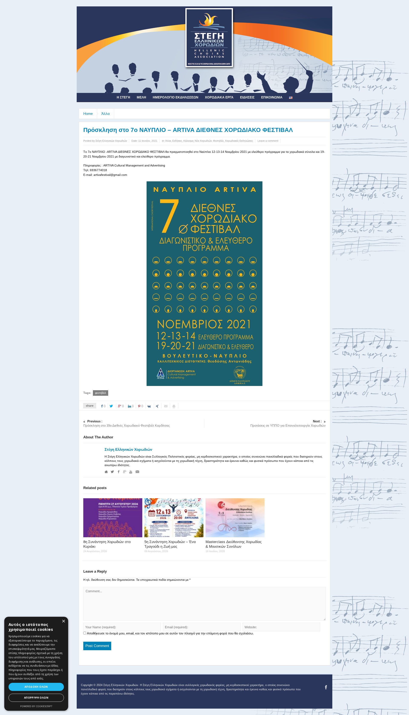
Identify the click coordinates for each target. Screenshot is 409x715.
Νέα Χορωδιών (203, 140)
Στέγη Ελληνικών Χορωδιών (128, 450)
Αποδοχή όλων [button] (36, 687)
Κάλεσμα (188, 140)
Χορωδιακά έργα (219, 97)
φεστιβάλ (100, 392)
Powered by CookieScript (36, 706)
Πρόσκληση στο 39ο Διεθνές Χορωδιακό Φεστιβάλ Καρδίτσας (126, 423)
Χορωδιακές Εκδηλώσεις (239, 140)
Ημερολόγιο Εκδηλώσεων (175, 97)
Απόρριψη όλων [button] (36, 697)
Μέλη (141, 97)
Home (88, 114)
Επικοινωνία (271, 97)
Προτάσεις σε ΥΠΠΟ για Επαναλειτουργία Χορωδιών (288, 423)
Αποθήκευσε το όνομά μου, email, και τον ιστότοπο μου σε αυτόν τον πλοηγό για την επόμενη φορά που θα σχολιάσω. (170, 633)
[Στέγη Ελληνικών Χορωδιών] (204, 49)
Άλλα (105, 114)
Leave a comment (268, 140)
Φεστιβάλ (218, 140)
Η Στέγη (123, 97)
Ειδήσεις (247, 97)
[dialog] (36, 664)
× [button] (63, 621)
